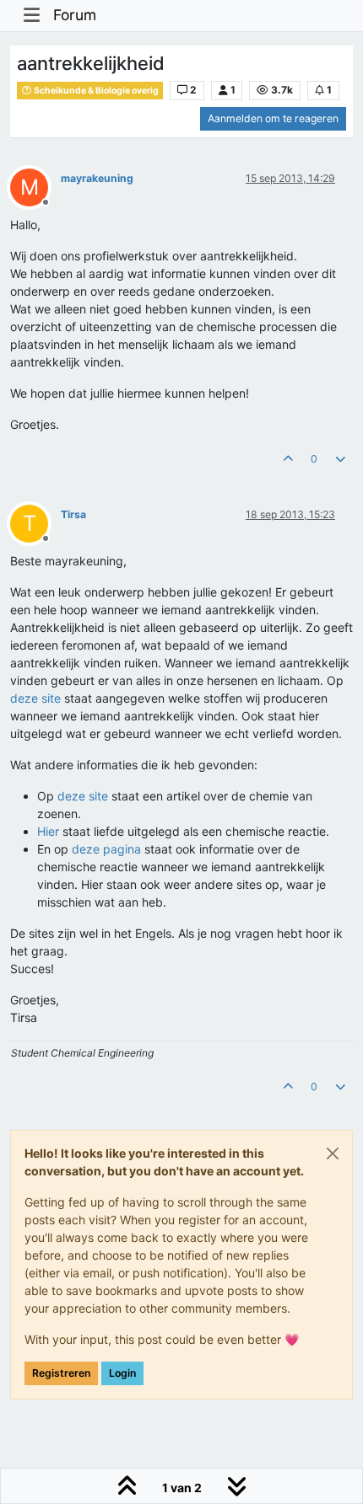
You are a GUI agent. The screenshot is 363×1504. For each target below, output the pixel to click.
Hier (48, 831)
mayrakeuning (97, 178)
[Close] (332, 1153)
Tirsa (73, 514)
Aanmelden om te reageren (273, 118)
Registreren (61, 1373)
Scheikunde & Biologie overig (95, 90)
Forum (74, 15)
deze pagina (106, 849)
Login (122, 1373)
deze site (35, 698)
